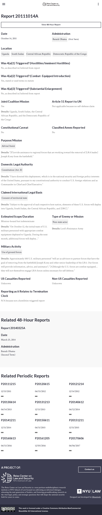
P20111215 (8, 384)
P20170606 (76, 438)
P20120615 (42, 384)
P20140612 (76, 402)
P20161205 (42, 438)
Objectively (96, 497)
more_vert (98, 4)
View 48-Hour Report (51, 24)
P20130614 (8, 402)
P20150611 (42, 420)
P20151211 (76, 420)
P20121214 (76, 384)
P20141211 (8, 420)
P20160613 (8, 438)
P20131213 (42, 402)
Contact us (89, 469)
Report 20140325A (13, 328)
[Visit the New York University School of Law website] (89, 493)
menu (4, 4)
